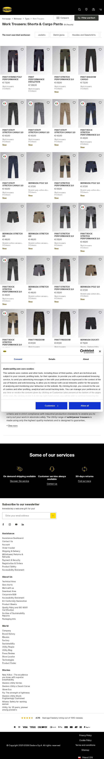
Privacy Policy (85, 735)
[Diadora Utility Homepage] (7, 9)
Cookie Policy (85, 740)
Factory (5, 640)
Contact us (52, 484)
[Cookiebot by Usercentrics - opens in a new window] (82, 351)
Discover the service (19, 481)
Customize (50, 406)
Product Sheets (9, 604)
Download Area (9, 591)
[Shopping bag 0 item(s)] (93, 9)
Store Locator (8, 656)
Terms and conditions (85, 745)
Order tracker (8, 548)
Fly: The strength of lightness (16, 692)
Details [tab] (52, 359)
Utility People (8, 647)
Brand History (8, 634)
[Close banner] (100, 351)
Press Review (8, 653)
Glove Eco (6, 689)
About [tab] (86, 359)
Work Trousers (38, 19)
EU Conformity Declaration (14, 601)
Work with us (8, 588)
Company (6, 630)
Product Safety (9, 566)
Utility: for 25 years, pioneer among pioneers (15, 708)
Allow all (85, 406)
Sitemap (85, 750)
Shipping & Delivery (11, 551)
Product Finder (9, 663)
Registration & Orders (12, 563)
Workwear (18, 19)
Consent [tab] (18, 359)
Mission (5, 637)
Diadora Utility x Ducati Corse (16, 686)
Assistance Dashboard (12, 538)
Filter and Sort (88, 18)
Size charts (7, 585)
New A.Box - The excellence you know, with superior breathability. (15, 677)
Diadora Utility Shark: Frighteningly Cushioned (13, 697)
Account (6, 544)
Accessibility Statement (13, 570)
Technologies (8, 660)
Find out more (84, 481)
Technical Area (9, 581)
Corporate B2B (9, 594)
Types (27, 19)
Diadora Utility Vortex (12, 683)
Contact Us (7, 541)
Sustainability (8, 643)
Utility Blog (7, 650)
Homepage (6, 19)
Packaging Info (9, 619)
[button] (79, 9)
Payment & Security (11, 560)
